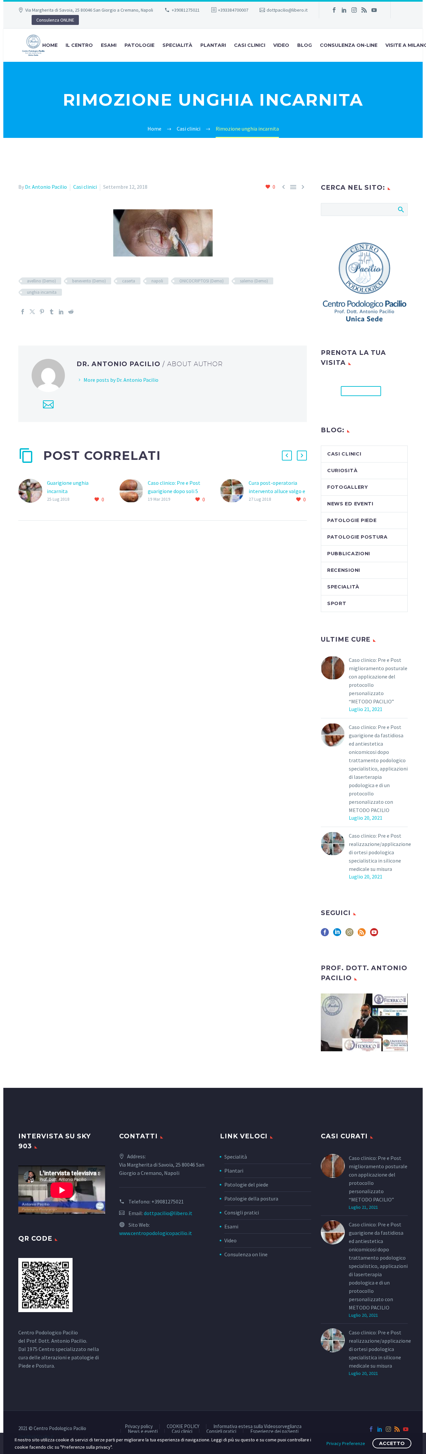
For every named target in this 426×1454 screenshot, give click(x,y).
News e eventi (143, 1431)
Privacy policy (139, 1426)
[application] (61, 1190)
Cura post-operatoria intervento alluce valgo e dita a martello (277, 491)
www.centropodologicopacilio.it (155, 1233)
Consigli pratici (241, 1212)
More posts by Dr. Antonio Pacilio (121, 379)
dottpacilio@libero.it (287, 10)
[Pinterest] (42, 311)
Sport (336, 603)
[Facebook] (334, 10)
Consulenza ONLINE (55, 20)
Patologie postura (357, 537)
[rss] (362, 934)
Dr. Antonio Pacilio (46, 186)
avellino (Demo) (41, 281)
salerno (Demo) (254, 281)
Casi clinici (249, 45)
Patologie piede (352, 520)
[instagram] (349, 934)
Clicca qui (361, 391)
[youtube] (374, 934)
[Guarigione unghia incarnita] (32, 491)
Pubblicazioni (348, 554)
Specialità (177, 45)
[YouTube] (374, 10)
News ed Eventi (350, 504)
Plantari (213, 45)
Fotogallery (347, 487)
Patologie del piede (246, 1184)
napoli (157, 281)
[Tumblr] (51, 311)
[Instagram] (354, 10)
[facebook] (325, 934)
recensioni (343, 570)
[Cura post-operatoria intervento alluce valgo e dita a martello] (234, 491)
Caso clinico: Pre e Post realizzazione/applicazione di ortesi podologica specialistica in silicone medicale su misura (380, 852)
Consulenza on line (246, 1254)
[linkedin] (337, 934)
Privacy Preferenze (345, 1443)
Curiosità (342, 470)
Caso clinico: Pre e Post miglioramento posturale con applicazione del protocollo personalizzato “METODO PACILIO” (378, 681)
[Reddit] (71, 311)
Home (50, 45)
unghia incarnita (42, 292)
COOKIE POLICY (183, 1426)
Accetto (392, 1443)
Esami (231, 1226)
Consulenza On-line (348, 45)
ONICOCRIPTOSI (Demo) (201, 281)
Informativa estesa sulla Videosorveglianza (257, 1426)
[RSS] (364, 10)
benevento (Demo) (89, 281)
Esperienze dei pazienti (274, 1431)
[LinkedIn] (344, 10)
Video (281, 45)
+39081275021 (186, 10)
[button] (287, 456)
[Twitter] (32, 311)
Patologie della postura (251, 1198)
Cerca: (400, 209)
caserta (128, 281)
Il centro (79, 45)
